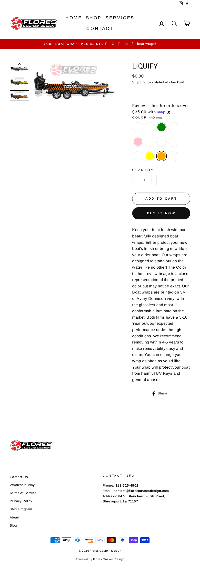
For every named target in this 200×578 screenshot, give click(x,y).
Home (73, 17)
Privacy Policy (21, 501)
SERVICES (120, 17)
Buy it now (161, 213)
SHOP (94, 17)
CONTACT (99, 28)
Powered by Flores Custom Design (99, 559)
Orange (161, 156)
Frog (150, 127)
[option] (100, 44)
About (14, 517)
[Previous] (19, 64)
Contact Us (19, 477)
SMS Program (21, 509)
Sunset (150, 142)
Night (161, 142)
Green (161, 127)
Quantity (143, 170)
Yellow (150, 156)
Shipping (139, 82)
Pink (138, 142)
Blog (13, 525)
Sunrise (173, 142)
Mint (173, 127)
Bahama (138, 127)
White (138, 156)
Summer (173, 156)
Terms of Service (23, 493)
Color (147, 117)
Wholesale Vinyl (23, 485)
